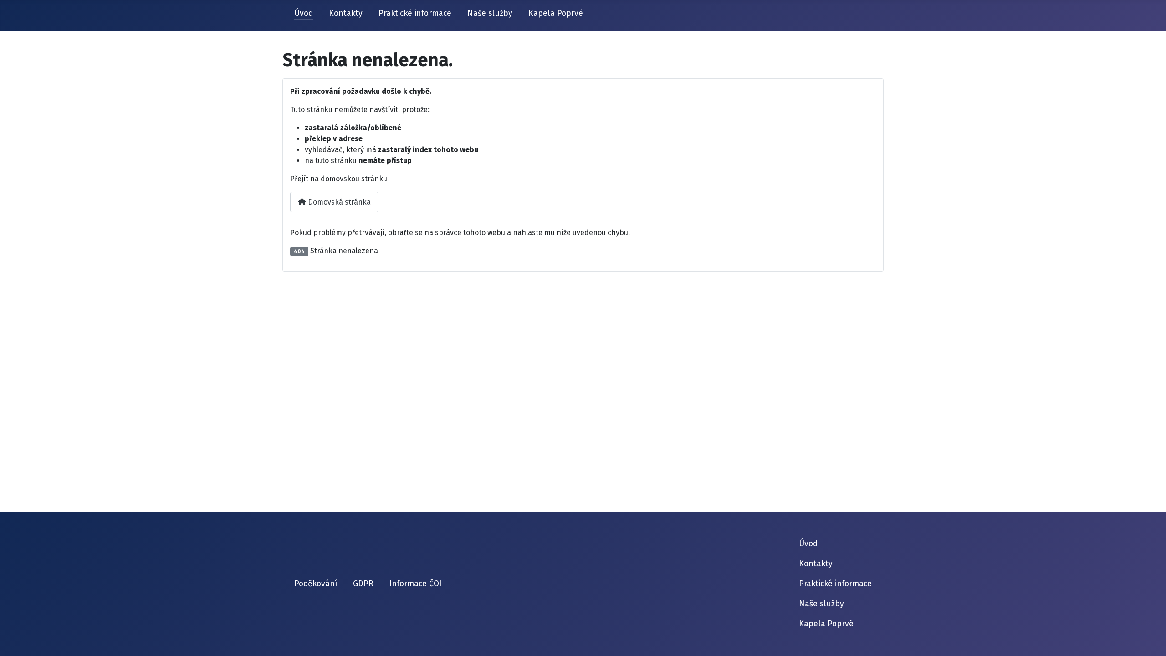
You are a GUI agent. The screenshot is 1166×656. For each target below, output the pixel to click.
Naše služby (489, 13)
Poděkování (315, 584)
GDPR (363, 584)
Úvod (303, 13)
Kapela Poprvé (555, 13)
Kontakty (346, 13)
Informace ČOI (415, 584)
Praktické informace (414, 13)
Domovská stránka (338, 202)
